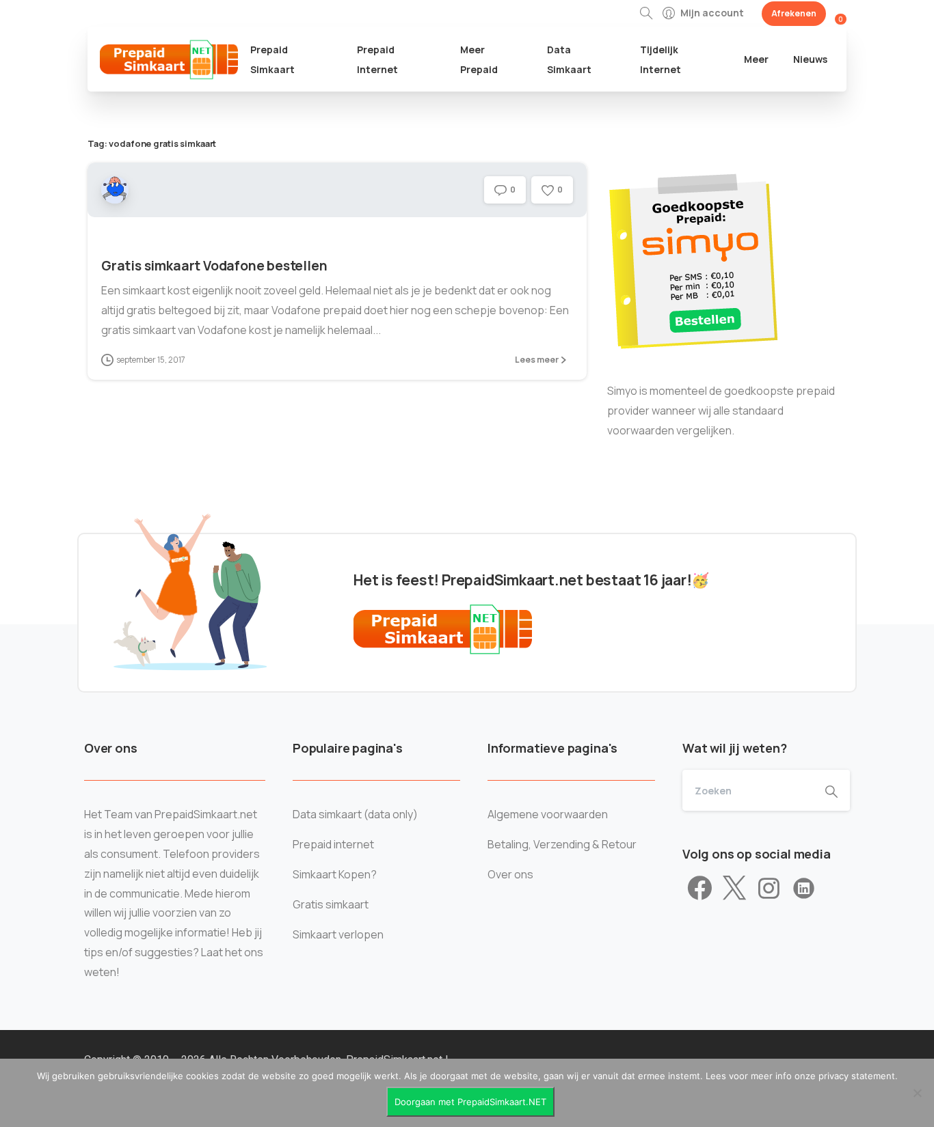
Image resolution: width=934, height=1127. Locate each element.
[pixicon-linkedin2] (803, 889)
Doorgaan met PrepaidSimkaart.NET (470, 1101)
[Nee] (917, 1093)
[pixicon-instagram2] (768, 889)
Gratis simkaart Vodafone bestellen (214, 266)
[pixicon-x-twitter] (734, 889)
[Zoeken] (646, 14)
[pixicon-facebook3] (699, 889)
